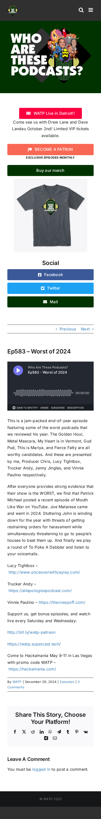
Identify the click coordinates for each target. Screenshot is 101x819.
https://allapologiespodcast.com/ (40, 590)
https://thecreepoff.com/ (62, 602)
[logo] (50, 27)
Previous (68, 329)
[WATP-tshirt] (50, 180)
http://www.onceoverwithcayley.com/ (44, 572)
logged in (41, 769)
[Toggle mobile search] (81, 10)
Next (85, 329)
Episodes (67, 682)
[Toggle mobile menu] (91, 10)
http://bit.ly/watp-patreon (31, 632)
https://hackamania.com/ (32, 669)
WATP (17, 682)
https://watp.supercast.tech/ (34, 644)
